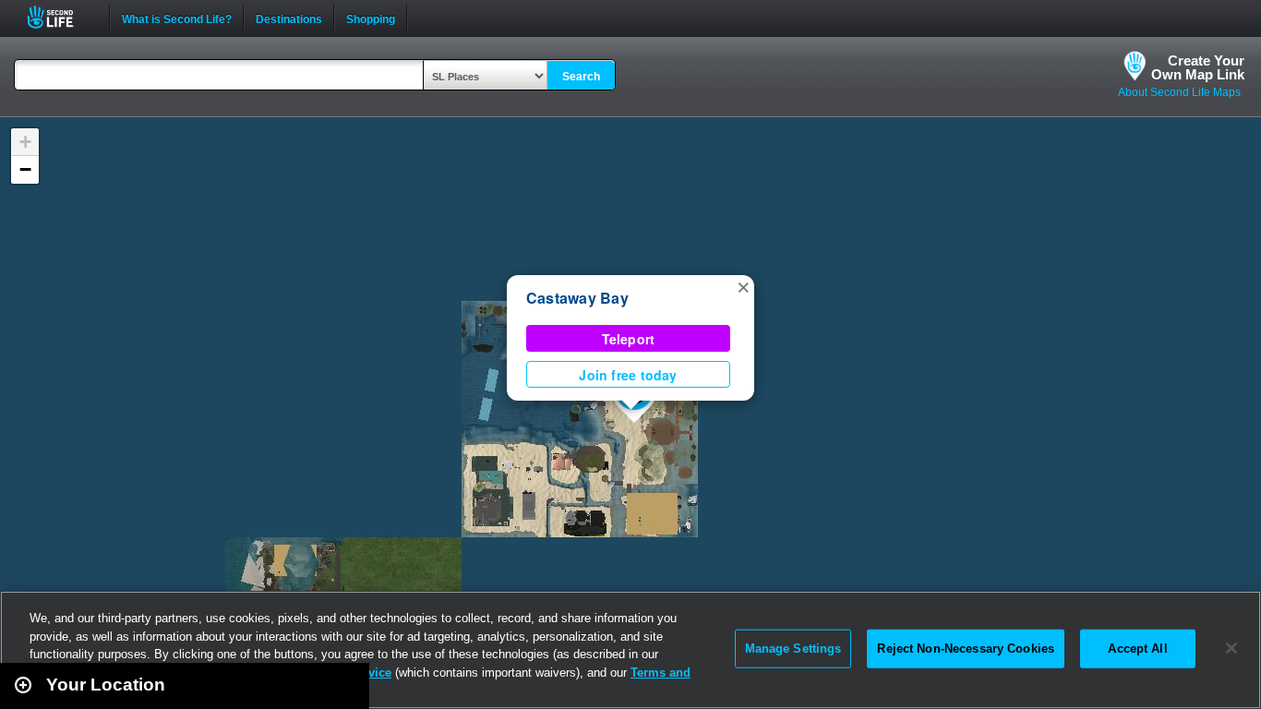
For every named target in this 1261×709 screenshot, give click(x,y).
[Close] (1231, 648)
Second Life (60, 17)
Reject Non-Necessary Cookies (965, 648)
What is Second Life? (177, 17)
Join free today (628, 375)
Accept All (1137, 648)
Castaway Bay (577, 297)
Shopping (370, 17)
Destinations (289, 17)
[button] (743, 286)
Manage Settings (793, 648)
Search (581, 76)
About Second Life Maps (1179, 92)
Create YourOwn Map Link (1197, 67)
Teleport (628, 339)
